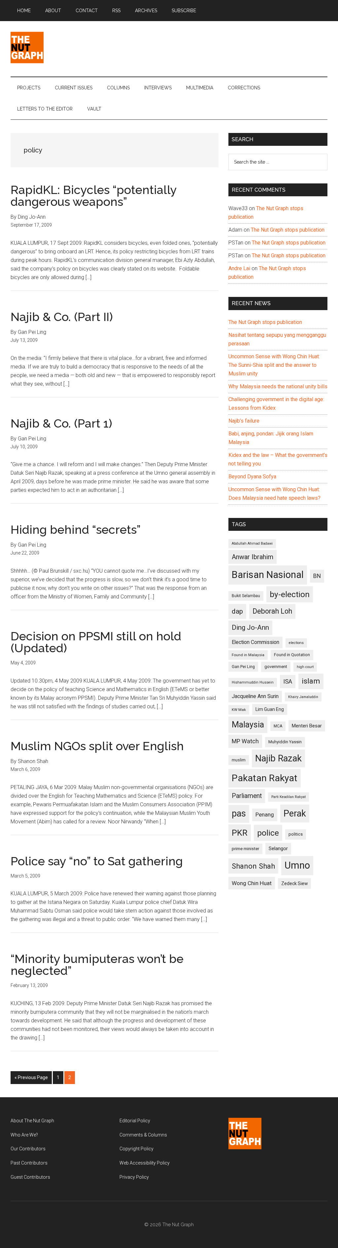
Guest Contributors (30, 1177)
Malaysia (248, 724)
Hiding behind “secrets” (76, 529)
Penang (264, 814)
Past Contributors (29, 1163)
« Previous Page (31, 1079)
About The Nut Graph (32, 1120)
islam (311, 681)
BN (317, 576)
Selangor (278, 848)
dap (237, 611)
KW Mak (239, 709)
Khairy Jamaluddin (303, 697)
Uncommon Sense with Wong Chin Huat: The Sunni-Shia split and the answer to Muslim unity (274, 365)
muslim (239, 759)
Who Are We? (24, 1134)
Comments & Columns (143, 1134)
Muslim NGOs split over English (97, 746)
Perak (295, 813)
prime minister (245, 848)
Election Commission (255, 642)
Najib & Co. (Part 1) (61, 423)
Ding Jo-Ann (250, 627)
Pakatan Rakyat (264, 778)
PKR (240, 833)
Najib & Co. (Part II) (62, 317)
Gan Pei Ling (243, 666)
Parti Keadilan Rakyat (288, 797)
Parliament (247, 796)
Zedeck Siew (294, 883)
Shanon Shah (253, 866)
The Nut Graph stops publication (287, 230)
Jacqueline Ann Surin (255, 696)
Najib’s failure (243, 421)
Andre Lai (239, 268)
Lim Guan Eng (269, 709)
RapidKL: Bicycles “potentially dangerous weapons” (94, 195)
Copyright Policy (136, 1148)
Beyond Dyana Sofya (252, 476)
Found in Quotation (292, 654)
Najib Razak (278, 758)
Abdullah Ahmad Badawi (252, 543)
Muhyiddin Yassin (285, 741)
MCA (278, 726)
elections (296, 643)
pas (239, 813)
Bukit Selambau (246, 595)
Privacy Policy (134, 1177)
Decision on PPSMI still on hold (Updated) (96, 642)
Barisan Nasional (268, 574)
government (275, 666)
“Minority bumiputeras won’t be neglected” (97, 964)
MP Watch (245, 741)
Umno (297, 865)
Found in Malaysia (248, 655)
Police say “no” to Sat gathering (97, 861)
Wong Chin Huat (252, 883)
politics (295, 834)
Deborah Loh (272, 611)
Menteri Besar (307, 726)
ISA (287, 681)
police (268, 833)
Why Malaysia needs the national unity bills (277, 386)
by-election (290, 594)
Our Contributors (28, 1148)
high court (305, 667)
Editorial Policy (134, 1120)
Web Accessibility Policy (144, 1163)
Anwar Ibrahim (252, 557)
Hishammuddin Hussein (253, 682)
